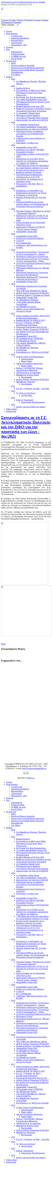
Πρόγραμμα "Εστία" (24, 266)
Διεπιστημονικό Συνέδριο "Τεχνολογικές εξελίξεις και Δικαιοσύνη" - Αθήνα (32, 260)
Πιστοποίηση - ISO (19, 45)
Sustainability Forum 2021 (26, 231)
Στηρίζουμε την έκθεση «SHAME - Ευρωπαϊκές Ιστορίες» (30, 151)
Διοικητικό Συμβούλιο (20, 38)
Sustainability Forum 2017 (26, 336)
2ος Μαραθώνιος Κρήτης (26, 341)
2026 (13, 79)
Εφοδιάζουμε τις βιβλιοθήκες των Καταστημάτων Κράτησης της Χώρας (31, 192)
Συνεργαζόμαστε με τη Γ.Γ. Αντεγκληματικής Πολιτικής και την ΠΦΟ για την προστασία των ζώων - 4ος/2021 (25, 426)
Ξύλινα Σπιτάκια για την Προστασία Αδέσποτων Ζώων (30, 223)
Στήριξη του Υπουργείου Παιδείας (30, 238)
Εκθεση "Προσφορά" (25, 400)
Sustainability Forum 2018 (26, 297)
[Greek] (4, 20)
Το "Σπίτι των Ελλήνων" (26, 393)
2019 (13, 250)
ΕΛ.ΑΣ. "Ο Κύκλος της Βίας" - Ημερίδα (32, 388)
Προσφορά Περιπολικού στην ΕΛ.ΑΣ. (31, 327)
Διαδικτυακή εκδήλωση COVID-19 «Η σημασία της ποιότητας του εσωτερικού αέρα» (32, 218)
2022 (13, 188)
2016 (13, 354)
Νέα (7, 49)
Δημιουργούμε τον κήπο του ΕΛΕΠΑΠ (32, 120)
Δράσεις (9, 77)
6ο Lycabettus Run (23, 243)
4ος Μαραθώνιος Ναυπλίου (27, 348)
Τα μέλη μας (11, 61)
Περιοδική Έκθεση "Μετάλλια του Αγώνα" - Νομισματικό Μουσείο (33, 212)
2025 (13, 86)
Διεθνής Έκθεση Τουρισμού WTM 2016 (32, 379)
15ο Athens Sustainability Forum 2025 (31, 99)
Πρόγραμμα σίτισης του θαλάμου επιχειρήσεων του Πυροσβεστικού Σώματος (30, 133)
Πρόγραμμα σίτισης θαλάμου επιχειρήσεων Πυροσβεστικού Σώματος (32, 116)
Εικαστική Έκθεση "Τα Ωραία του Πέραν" (33, 295)
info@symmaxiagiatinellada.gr (34, 768)
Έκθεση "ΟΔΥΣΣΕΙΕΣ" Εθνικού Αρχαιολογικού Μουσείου (29, 369)
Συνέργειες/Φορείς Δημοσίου (23, 65)
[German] (36, 20)
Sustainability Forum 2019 (26, 282)
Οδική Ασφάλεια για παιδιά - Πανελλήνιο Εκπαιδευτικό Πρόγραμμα (33, 317)
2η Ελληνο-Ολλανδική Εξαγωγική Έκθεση (33, 263)
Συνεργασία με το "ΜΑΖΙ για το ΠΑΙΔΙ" (32, 352)
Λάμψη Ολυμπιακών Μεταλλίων (29, 363)
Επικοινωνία (11, 411)
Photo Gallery (26, 361)
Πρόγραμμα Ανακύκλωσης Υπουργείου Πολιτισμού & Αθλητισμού (32, 273)
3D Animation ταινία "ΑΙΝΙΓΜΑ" (30, 338)
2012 (13, 404)
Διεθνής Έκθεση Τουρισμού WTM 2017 (32, 329)
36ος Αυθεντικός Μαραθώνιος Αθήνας (31, 291)
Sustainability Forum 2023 (26, 147)
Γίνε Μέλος (15, 74)
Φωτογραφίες (26, 377)
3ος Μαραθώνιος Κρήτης (26, 307)
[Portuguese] (6, 22)
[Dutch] (19, 20)
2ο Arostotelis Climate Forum (28, 113)
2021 (13, 209)
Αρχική (9, 31)
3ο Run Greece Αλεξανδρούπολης (30, 357)
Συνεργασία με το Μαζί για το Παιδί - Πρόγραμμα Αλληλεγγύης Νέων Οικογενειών (31, 92)
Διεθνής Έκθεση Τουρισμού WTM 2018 (32, 293)
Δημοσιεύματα (27, 359)
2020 (13, 234)
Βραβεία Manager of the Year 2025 (30, 106)
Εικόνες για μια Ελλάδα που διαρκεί (30, 407)
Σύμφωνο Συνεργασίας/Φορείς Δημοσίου (27, 68)
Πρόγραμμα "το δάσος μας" (27, 143)
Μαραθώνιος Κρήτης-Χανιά (27, 375)
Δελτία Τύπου (16, 59)
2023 (13, 145)
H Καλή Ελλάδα (17, 54)
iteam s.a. (31, 778)
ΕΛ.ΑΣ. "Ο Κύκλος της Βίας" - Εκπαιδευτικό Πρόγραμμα (29, 323)
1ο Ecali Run (21, 350)
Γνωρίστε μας (16, 36)
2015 (13, 386)
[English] (28, 20)
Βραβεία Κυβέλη (23, 88)
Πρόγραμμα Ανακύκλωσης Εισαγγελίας (32, 256)
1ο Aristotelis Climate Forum (27, 125)
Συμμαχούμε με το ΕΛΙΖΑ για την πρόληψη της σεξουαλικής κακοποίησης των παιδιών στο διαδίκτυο (32, 161)
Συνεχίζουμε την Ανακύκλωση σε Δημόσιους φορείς (29, 180)
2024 (13, 122)
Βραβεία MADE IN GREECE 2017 (30, 320)
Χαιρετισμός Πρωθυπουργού (33, 402)
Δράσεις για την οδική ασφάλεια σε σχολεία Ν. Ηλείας (30, 310)
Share (3, 644)
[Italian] (44, 20)
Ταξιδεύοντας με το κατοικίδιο (28, 373)
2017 (13, 313)
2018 (13, 284)
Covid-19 (20, 241)
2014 (13, 391)
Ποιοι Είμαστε (12, 33)
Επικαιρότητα (16, 52)
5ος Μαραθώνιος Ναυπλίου (27, 300)
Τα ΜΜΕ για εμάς (18, 56)
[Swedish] (16, 22)
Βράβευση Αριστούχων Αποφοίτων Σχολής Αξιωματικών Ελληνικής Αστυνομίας (33, 110)
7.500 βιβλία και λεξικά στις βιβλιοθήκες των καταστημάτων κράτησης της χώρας (32, 166)
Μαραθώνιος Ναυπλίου (25, 382)
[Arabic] (12, 20)
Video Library (11, 409)
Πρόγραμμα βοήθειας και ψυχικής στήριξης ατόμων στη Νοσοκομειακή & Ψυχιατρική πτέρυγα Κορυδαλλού (32, 204)
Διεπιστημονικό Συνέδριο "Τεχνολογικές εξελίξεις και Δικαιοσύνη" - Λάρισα (32, 253)
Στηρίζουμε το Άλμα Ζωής (27, 195)
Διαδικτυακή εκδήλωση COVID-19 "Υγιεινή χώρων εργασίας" (30, 228)
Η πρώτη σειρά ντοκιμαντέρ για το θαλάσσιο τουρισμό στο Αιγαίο (30, 171)
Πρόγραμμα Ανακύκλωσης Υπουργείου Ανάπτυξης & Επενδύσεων (32, 278)
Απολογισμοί (16, 43)
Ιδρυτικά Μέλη (17, 40)
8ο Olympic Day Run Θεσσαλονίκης (31, 97)
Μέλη (13, 63)
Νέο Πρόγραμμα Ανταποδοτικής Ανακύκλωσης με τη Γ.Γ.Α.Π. (29, 176)
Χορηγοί (9, 47)
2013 (13, 398)
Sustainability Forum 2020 (26, 236)
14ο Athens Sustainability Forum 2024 (31, 127)
